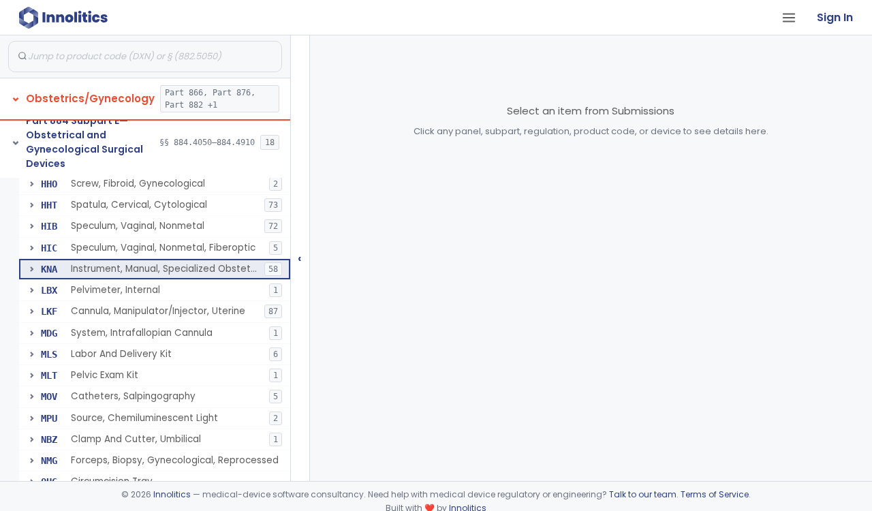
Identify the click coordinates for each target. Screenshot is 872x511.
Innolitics (172, 494)
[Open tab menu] (788, 17)
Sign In (835, 17)
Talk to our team (642, 494)
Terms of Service (715, 494)
